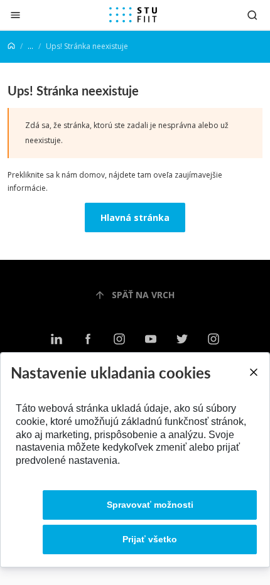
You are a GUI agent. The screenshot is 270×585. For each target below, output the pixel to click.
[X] (182, 339)
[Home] (11, 46)
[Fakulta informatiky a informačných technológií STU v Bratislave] (133, 15)
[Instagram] (119, 339)
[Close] (253, 372)
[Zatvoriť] (15, 15)
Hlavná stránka (135, 217)
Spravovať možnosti (150, 505)
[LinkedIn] (56, 339)
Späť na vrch (143, 295)
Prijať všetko (149, 539)
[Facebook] (88, 339)
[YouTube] (151, 339)
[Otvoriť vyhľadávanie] (252, 15)
